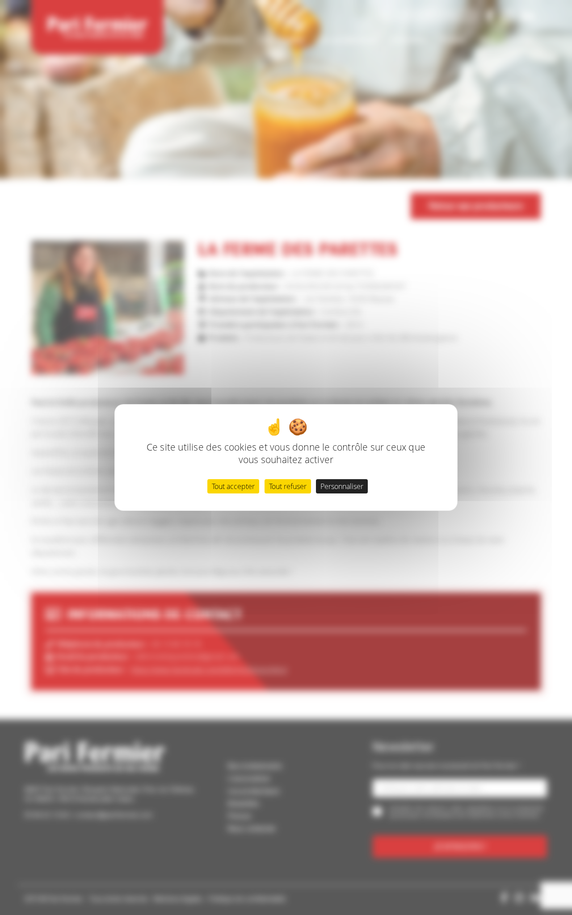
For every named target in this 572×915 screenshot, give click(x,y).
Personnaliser (341, 486)
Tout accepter (233, 486)
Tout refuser (288, 486)
